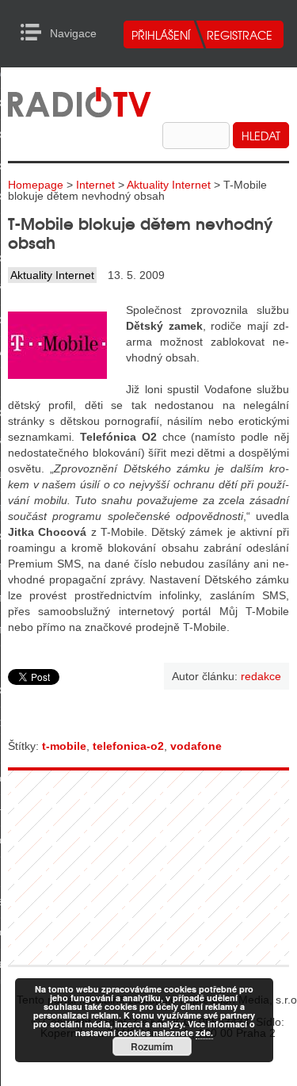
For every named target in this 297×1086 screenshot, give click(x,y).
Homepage (35, 184)
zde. (204, 1032)
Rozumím (152, 1046)
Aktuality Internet (169, 184)
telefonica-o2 (128, 746)
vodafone (196, 746)
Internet (95, 184)
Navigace (35, 32)
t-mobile (64, 746)
